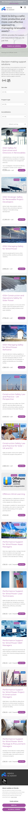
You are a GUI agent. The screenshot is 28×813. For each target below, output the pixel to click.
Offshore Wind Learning (14, 494)
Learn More (21, 170)
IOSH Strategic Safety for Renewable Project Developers (13, 199)
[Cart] (21, 7)
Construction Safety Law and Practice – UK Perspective (14, 396)
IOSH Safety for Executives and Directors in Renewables (14, 150)
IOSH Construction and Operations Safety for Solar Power (13, 297)
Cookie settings (14, 801)
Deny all (14, 805)
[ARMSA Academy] (8, 10)
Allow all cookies (14, 809)
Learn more (14, 797)
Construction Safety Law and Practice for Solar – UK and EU (14, 445)
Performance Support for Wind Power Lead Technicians (13, 593)
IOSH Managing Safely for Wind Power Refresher (13, 347)
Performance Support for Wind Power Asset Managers (13, 544)
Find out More (14, 3)
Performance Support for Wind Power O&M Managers (13, 642)
